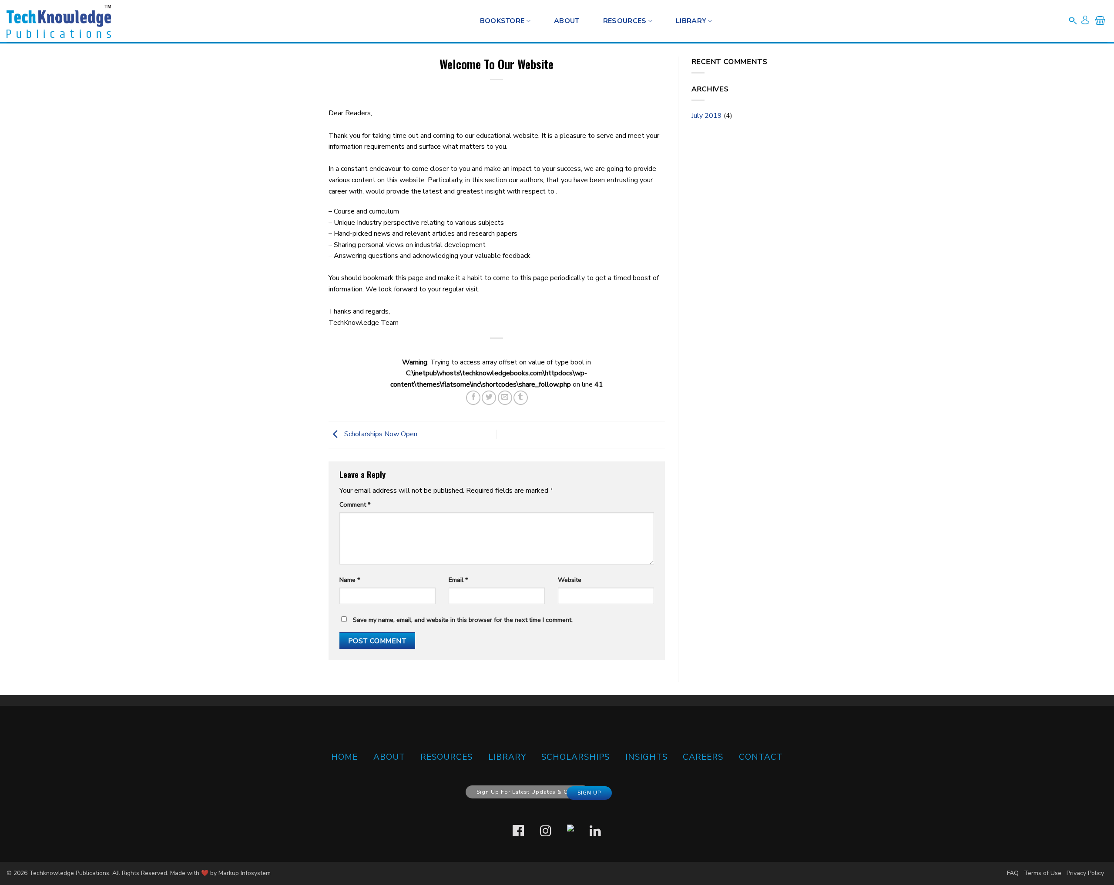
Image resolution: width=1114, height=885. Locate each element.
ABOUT (389, 757)
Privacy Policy (1085, 873)
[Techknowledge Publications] (59, 21)
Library (691, 21)
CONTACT (761, 757)
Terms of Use (1042, 873)
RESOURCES (625, 21)
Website (569, 579)
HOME (344, 757)
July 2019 (706, 115)
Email (458, 579)
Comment (354, 504)
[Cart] (1100, 22)
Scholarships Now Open (379, 434)
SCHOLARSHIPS (575, 757)
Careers (703, 757)
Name (349, 579)
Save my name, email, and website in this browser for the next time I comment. (463, 619)
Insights (646, 757)
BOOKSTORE (502, 21)
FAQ (1013, 873)
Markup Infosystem (244, 873)
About (567, 21)
